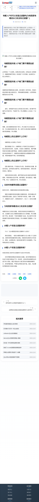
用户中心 (10, 492)
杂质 (24, 274)
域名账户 (29, 492)
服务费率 (29, 495)
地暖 (9, 274)
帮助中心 (10, 489)
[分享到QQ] (24, 278)
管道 (19, 274)
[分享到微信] (20, 278)
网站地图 (10, 495)
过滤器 (14, 274)
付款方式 (29, 489)
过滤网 (29, 274)
